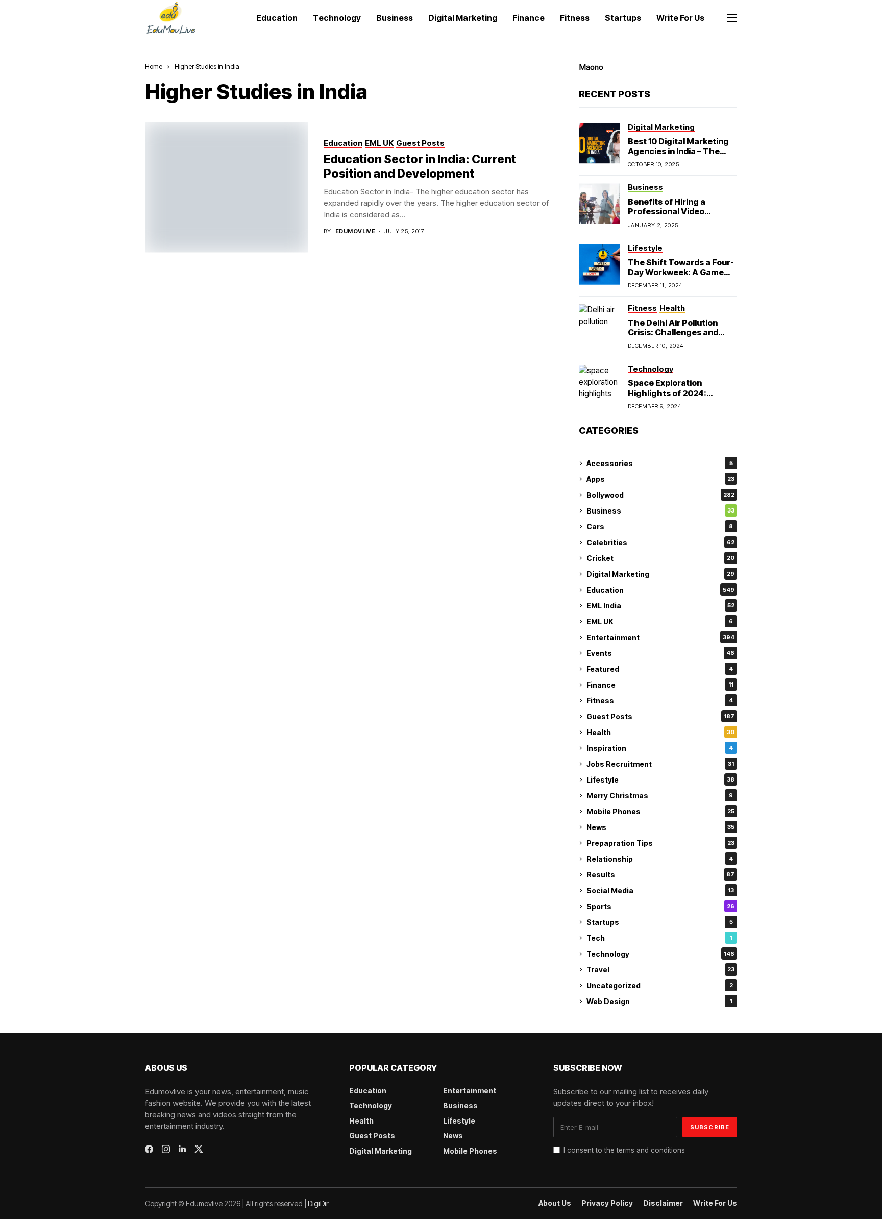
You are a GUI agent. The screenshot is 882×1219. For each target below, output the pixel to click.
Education (660, 590)
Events (660, 653)
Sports (660, 906)
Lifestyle (660, 779)
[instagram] (166, 1149)
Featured (659, 669)
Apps (660, 479)
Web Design (659, 1001)
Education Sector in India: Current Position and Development (420, 166)
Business (660, 510)
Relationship (659, 859)
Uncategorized (659, 985)
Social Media (660, 890)
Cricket (660, 558)
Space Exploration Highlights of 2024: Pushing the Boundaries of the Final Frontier (682, 398)
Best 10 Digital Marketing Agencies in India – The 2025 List (678, 151)
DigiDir (318, 1203)
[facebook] (149, 1149)
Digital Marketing (660, 574)
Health (660, 732)
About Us (554, 1203)
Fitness (659, 700)
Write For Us (715, 1203)
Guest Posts (660, 716)
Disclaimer (663, 1203)
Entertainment (660, 637)
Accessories (659, 463)
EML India (660, 605)
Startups (659, 922)
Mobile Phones (660, 811)
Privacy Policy (607, 1203)
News (660, 827)
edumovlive (355, 231)
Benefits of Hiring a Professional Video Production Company (671, 211)
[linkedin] (182, 1149)
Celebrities (660, 542)
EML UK (659, 621)
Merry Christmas (659, 795)
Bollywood (660, 495)
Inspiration (659, 748)
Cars (659, 526)
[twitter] (198, 1149)
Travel (660, 969)
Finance (659, 684)
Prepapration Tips (660, 843)
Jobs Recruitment (660, 764)
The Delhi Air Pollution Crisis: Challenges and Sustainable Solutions (673, 332)
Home (153, 66)
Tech (659, 938)
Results (660, 874)
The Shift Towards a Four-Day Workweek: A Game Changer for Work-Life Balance (681, 277)
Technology (660, 953)
